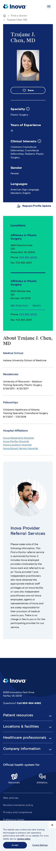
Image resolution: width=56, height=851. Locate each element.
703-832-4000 (28, 257)
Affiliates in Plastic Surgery (24, 282)
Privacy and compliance (17, 812)
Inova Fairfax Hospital (16, 441)
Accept (15, 845)
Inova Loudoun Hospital (17, 444)
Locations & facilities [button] (21, 726)
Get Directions (19, 305)
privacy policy (23, 839)
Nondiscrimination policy (18, 805)
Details (37, 305)
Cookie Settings (40, 845)
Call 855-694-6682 (29, 703)
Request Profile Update (36, 205)
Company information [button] (21, 748)
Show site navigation (49, 6)
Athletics (42, 782)
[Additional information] (28, 109)
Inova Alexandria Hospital (18, 437)
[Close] (52, 825)
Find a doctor (19, 15)
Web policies (11, 797)
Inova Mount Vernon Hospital (20, 448)
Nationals (14, 782)
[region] (28, 836)
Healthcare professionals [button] (24, 737)
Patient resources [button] (18, 715)
